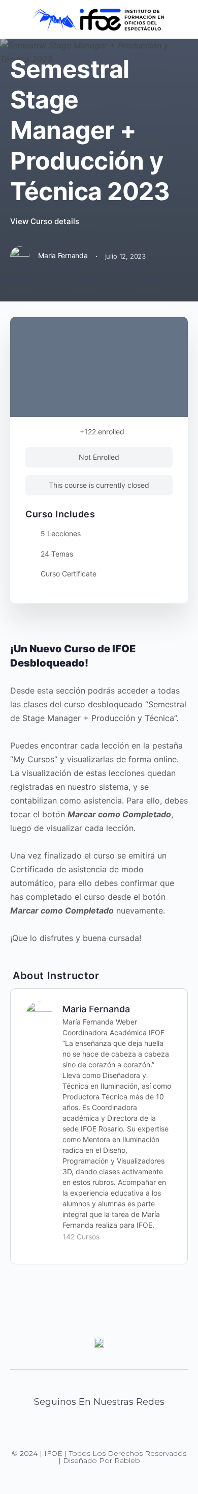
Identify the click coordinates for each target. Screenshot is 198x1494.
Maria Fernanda (96, 1009)
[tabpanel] (99, 793)
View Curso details (45, 221)
